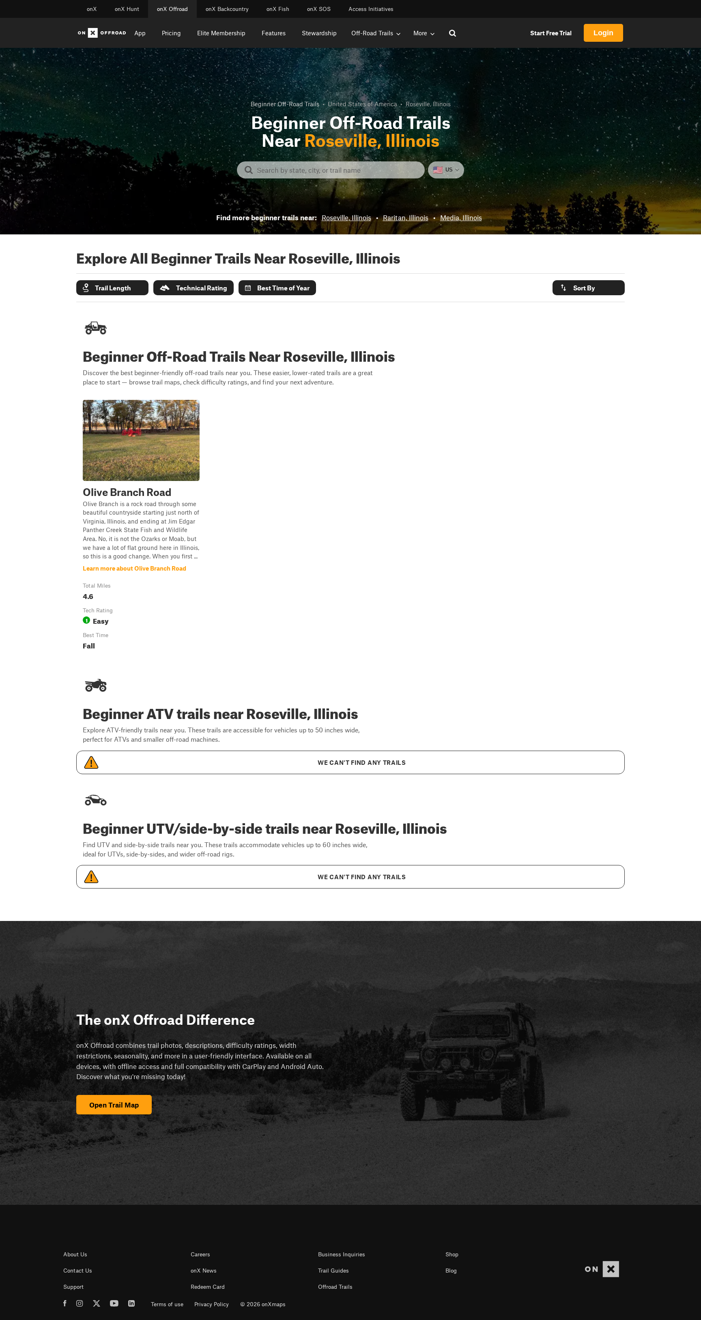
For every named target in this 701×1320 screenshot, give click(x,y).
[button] (112, 287)
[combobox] (337, 170)
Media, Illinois (461, 217)
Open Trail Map (114, 1105)
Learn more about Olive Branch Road (141, 526)
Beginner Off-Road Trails (285, 103)
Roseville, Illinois (346, 217)
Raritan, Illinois (405, 217)
